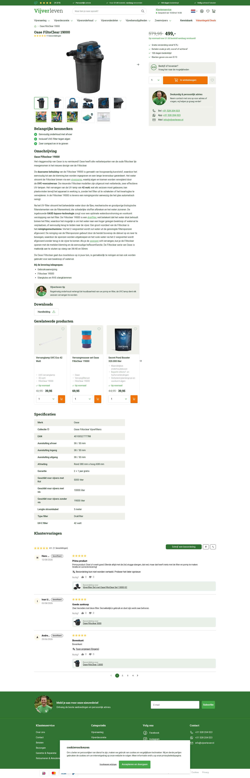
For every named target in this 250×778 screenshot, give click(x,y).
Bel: (169, 110)
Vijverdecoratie (98, 737)
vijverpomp (76, 179)
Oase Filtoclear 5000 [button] (92, 623)
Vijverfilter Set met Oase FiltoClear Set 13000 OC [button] (105, 587)
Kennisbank (186, 20)
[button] (40, 36)
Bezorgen (41, 747)
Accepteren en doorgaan (135, 764)
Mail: (170, 119)
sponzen (94, 241)
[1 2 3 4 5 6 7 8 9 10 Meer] (155, 80)
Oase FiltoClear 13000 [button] (93, 664)
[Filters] (206, 546)
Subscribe (208, 704)
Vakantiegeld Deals (206, 20)
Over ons (40, 732)
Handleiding (44, 311)
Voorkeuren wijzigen (108, 764)
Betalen (40, 742)
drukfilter (92, 217)
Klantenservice (163, 9)
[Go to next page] (138, 676)
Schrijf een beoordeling (183, 546)
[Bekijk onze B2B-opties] (154, 67)
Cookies (195, 772)
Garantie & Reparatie (46, 753)
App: (169, 115)
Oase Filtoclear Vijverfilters (87, 429)
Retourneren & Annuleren (48, 758)
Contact (40, 737)
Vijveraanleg (97, 732)
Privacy (205, 772)
